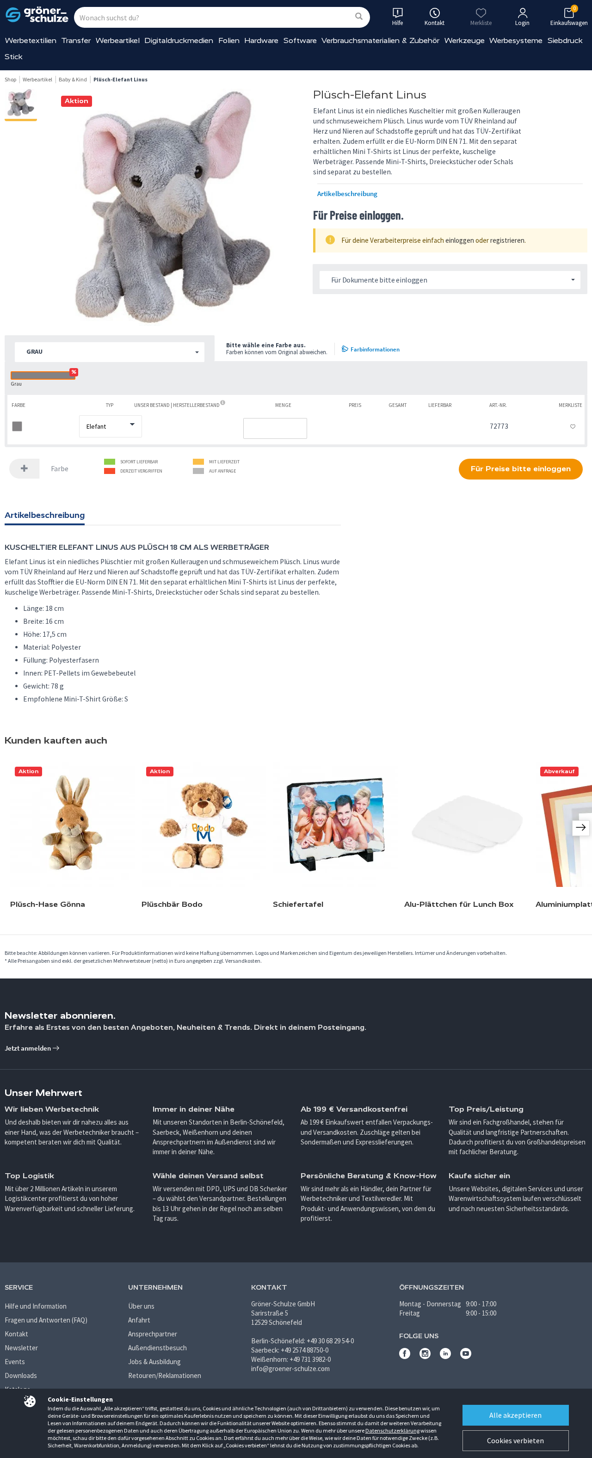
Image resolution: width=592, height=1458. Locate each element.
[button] (109, 352)
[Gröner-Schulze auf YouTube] (465, 1356)
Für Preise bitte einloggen (521, 468)
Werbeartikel (118, 40)
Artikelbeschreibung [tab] (45, 515)
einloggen (459, 240)
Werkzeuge (464, 40)
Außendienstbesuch (157, 1347)
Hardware (261, 40)
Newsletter (21, 1347)
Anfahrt (139, 1320)
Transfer (76, 40)
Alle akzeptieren (515, 1415)
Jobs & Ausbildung (154, 1361)
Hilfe (397, 23)
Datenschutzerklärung (392, 1430)
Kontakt (16, 1333)
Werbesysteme (516, 40)
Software (300, 40)
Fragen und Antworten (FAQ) (46, 1320)
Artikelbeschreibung (347, 194)
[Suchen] (359, 17)
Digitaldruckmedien (178, 40)
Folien (229, 40)
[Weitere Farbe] (24, 469)
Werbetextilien (30, 40)
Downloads (21, 1375)
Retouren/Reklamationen (164, 1375)
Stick (14, 56)
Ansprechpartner (152, 1333)
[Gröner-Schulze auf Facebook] (404, 1356)
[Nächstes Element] (581, 828)
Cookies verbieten (515, 1440)
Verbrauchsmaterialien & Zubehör (380, 40)
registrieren (507, 240)
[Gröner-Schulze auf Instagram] (425, 1356)
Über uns (141, 1306)
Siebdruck (565, 40)
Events (15, 1361)
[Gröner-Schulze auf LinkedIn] (445, 1356)
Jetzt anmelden (28, 1048)
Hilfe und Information (36, 1306)
